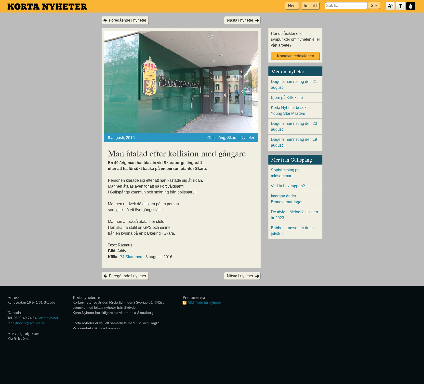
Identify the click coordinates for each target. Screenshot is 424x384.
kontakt (310, 6)
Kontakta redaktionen (295, 56)
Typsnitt (400, 6)
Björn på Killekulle (287, 97)
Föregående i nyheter (127, 20)
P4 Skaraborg (131, 257)
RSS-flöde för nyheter (204, 302)
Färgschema (411, 6)
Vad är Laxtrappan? (288, 186)
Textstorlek (390, 6)
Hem (292, 6)
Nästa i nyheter (240, 20)
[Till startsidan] (47, 6)
